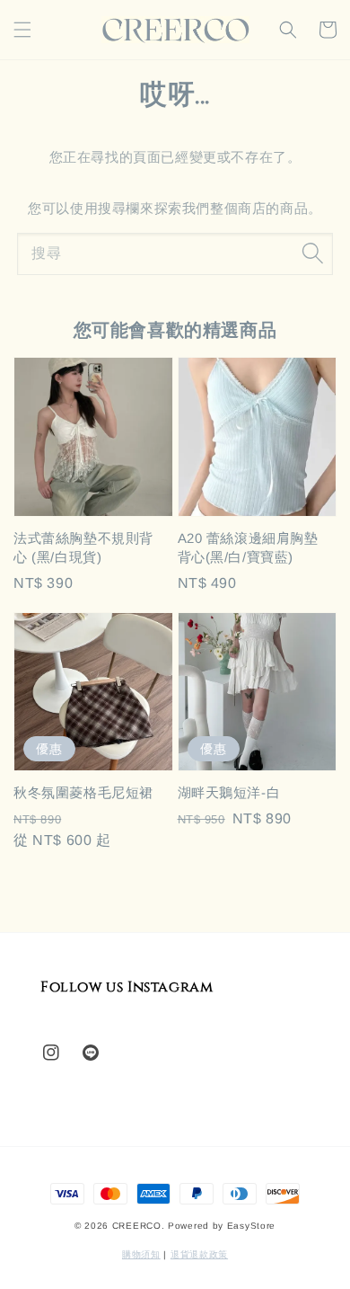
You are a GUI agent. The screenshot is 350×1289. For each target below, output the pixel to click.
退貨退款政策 (199, 1254)
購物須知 (141, 1254)
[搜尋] (312, 253)
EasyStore (251, 1226)
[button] (22, 29)
